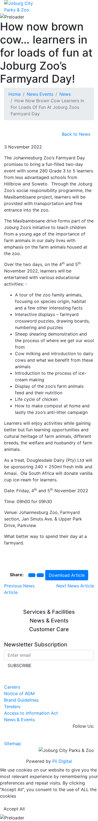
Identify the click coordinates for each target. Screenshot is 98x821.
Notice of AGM (19, 693)
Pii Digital (62, 761)
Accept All (14, 808)
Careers (12, 687)
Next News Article (75, 585)
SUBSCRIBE (20, 665)
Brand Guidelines (21, 700)
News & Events (19, 719)
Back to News (76, 134)
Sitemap (12, 743)
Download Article (67, 575)
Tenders (12, 706)
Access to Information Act (31, 713)
